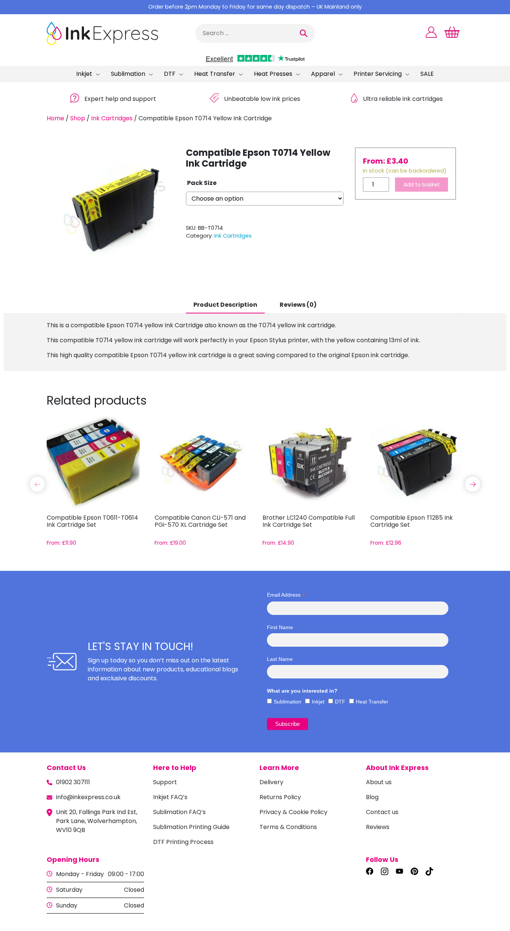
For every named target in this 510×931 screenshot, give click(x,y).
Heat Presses (273, 73)
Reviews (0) (298, 304)
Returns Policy (280, 797)
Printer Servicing (378, 73)
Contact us (382, 812)
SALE (427, 73)
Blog (372, 797)
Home (55, 118)
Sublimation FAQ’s (179, 812)
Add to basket (422, 184)
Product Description (225, 304)
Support (165, 782)
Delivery (271, 782)
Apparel (323, 73)
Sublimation (128, 73)
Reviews (377, 827)
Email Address (286, 594)
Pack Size (202, 183)
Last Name (280, 659)
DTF (169, 73)
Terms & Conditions (288, 827)
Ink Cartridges (112, 118)
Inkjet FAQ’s (170, 797)
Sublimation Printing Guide (191, 827)
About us (379, 782)
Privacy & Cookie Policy (293, 812)
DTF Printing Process (183, 842)
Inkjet (84, 73)
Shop (77, 118)
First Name (280, 627)
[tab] (225, 305)
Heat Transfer (214, 73)
